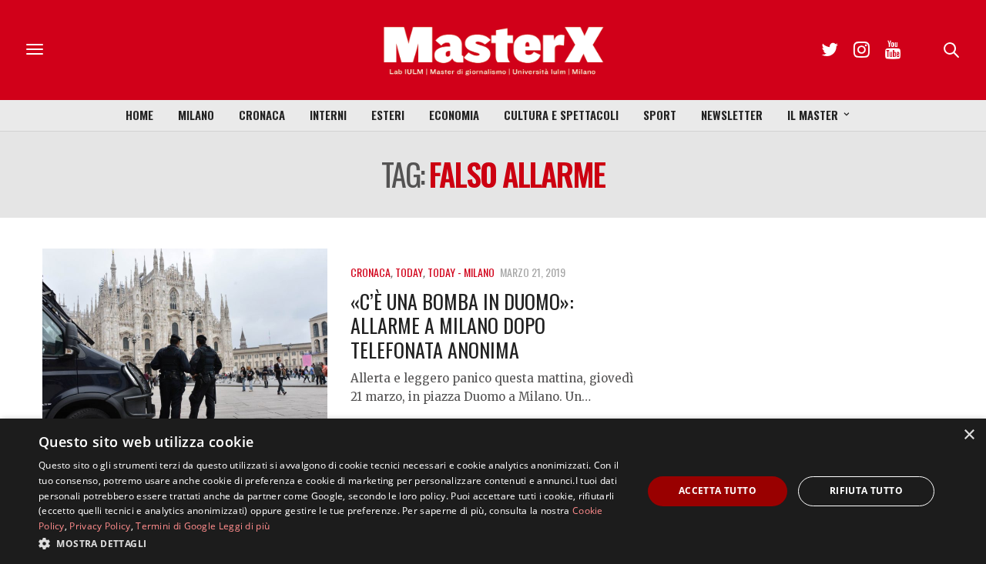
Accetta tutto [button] (717, 490)
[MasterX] (493, 50)
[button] (332, 543)
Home (139, 114)
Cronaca (262, 114)
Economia (454, 114)
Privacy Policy (99, 525)
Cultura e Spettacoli (561, 114)
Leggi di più (244, 525)
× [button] (968, 435)
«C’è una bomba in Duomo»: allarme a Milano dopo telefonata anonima (462, 325)
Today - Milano (461, 272)
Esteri (387, 114)
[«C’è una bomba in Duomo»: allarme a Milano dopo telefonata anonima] (184, 356)
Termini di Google (176, 525)
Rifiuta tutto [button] (866, 490)
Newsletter (732, 114)
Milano (196, 114)
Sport (659, 114)
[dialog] (493, 491)
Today (409, 272)
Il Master (812, 114)
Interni (328, 114)
